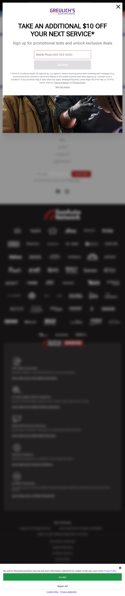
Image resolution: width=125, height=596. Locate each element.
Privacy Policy (79, 82)
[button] (120, 568)
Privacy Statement (68, 591)
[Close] (118, 7)
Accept (62, 577)
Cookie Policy (53, 591)
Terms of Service (61, 82)
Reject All (62, 586)
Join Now (62, 64)
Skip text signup (62, 87)
